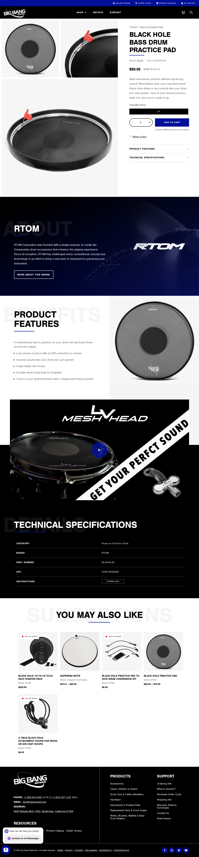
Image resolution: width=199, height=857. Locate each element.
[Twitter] (179, 850)
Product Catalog (167, 3)
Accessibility (105, 850)
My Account (189, 3)
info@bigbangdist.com (34, 802)
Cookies (79, 850)
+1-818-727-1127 (61, 797)
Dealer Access (123, 3)
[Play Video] (99, 450)
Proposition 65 (121, 850)
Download (113, 581)
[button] (183, 12)
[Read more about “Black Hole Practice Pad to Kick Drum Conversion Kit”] (121, 665)
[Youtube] (186, 850)
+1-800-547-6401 (33, 797)
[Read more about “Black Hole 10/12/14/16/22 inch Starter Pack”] (38, 665)
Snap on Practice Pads (151, 26)
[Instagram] (172, 850)
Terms (60, 850)
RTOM (140, 60)
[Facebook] (165, 850)
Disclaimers (91, 850)
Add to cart (172, 122)
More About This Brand (33, 274)
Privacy (69, 850)
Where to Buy (144, 3)
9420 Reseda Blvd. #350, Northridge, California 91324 (43, 811)
